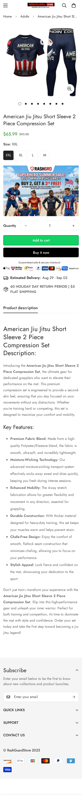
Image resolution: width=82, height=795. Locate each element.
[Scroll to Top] (74, 771)
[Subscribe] (74, 697)
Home (7, 16)
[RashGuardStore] (41, 5)
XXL (8, 155)
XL (21, 155)
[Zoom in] (69, 89)
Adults (24, 16)
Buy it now (41, 252)
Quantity (9, 225)
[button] (74, 5)
